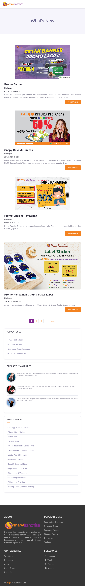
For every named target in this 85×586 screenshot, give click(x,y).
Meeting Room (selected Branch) (21, 487)
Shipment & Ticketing (16, 482)
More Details (73, 102)
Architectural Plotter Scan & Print (21, 446)
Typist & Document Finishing (19, 464)
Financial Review (15, 344)
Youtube (47, 542)
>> (47, 321)
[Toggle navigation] (79, 4)
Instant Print (12, 437)
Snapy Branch (9, 568)
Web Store (8, 556)
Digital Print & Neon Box (17, 455)
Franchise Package (15, 340)
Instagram (51, 556)
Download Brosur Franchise (19, 349)
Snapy (8, 583)
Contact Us (48, 538)
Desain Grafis (13, 441)
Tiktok (49, 560)
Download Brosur (51, 526)
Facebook (51, 564)
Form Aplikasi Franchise (17, 353)
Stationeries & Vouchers (17, 473)
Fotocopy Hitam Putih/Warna (19, 428)
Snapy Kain (9, 572)
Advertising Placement (17, 478)
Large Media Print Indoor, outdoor (21, 450)
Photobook (8, 560)
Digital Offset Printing (16, 432)
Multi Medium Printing (16, 459)
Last (52, 321)
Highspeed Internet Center (18, 469)
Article (6, 564)
